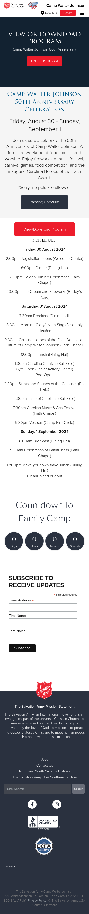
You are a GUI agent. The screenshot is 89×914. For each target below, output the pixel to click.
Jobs (44, 759)
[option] (44, 49)
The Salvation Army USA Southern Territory (44, 777)
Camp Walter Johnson (65, 5)
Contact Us (44, 765)
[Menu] (81, 13)
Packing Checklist (44, 202)
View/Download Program (44, 229)
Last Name (17, 631)
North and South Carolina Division (44, 771)
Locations (51, 12)
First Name (17, 616)
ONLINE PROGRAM (44, 61)
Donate (67, 13)
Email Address (21, 600)
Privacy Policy (37, 901)
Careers (9, 866)
